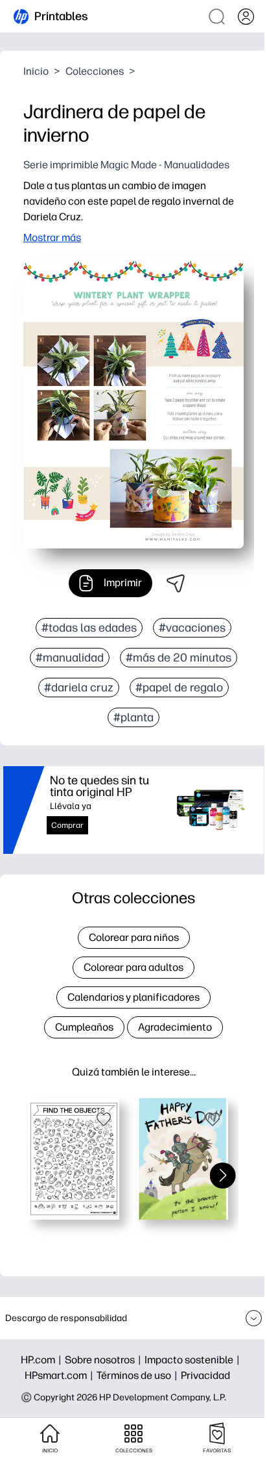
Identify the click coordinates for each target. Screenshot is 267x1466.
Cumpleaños (84, 1027)
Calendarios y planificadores (133, 997)
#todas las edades (89, 628)
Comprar (67, 825)
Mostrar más (52, 237)
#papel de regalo (179, 687)
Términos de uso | (139, 1375)
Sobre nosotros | (105, 1360)
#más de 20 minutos (178, 657)
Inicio (36, 71)
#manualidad (70, 657)
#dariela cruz (78, 687)
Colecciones (94, 71)
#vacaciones (192, 628)
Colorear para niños (134, 937)
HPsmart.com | (61, 1375)
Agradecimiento (175, 1027)
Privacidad (205, 1375)
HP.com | (43, 1360)
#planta (133, 717)
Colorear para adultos (133, 967)
